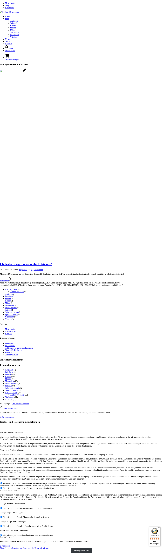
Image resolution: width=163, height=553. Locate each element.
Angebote (9, 370)
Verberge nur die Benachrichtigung (35, 548)
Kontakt (8, 333)
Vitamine (8, 399)
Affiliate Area (10, 331)
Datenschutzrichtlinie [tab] (8, 537)
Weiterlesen (4, 280)
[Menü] (158, 528)
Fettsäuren (9, 372)
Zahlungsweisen (11, 355)
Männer (8, 379)
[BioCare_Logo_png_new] (9, 12)
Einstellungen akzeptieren (10, 548)
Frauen (8, 374)
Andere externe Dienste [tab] (9, 490)
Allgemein (23, 270)
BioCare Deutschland (20, 404)
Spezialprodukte (11, 390)
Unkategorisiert (11, 392)
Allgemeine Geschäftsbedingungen (19, 348)
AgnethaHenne (37, 270)
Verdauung (9, 397)
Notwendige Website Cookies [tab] (12, 450)
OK (1, 417)
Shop (7, 5)
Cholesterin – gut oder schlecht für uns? (26, 264)
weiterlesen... (8, 417)
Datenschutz (10, 346)
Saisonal (8, 386)
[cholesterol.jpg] (13, 71)
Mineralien (9, 381)
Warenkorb (9, 8)
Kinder (8, 376)
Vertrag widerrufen (81, 550)
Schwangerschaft (12, 388)
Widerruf (8, 352)
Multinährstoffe (11, 383)
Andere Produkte (17, 395)
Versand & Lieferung (13, 350)
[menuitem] (84, 3)
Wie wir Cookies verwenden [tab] (11, 433)
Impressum (9, 343)
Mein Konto (10, 3)
